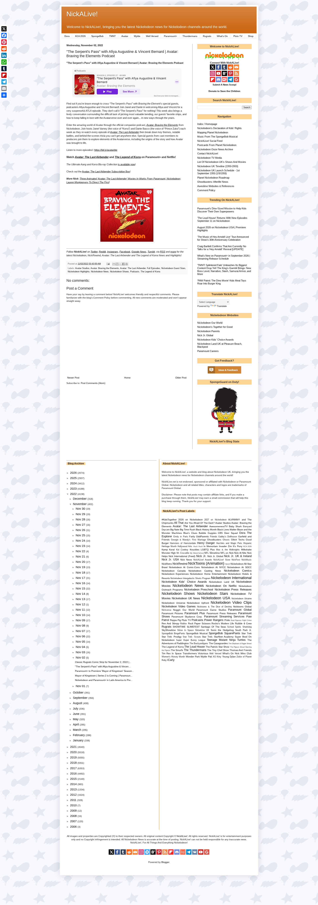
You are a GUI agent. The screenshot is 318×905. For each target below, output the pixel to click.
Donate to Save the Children (224, 91)
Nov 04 (81, 647)
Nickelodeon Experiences (175, 574)
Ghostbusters (214, 539)
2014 (74, 784)
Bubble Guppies (207, 533)
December (80, 498)
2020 (74, 752)
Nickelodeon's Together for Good (215, 326)
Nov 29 (81, 514)
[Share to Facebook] (123, 264)
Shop (250, 36)
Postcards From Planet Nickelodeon (216, 145)
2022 (74, 494)
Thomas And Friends (241, 650)
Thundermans (190, 36)
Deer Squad (231, 533)
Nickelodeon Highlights (79, 271)
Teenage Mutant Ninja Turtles (226, 639)
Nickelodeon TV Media (209, 157)
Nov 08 (81, 625)
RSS (162, 251)
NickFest (236, 560)
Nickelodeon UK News (186, 598)
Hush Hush (198, 546)
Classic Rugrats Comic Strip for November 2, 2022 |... (103, 662)
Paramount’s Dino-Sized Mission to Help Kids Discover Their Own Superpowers (221, 210)
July (76, 708)
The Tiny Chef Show (218, 650)
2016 (74, 773)
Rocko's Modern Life (223, 623)
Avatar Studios (82, 268)
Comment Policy (206, 190)
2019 (74, 757)
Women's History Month (173, 657)
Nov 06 (81, 636)
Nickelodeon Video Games (179, 606)
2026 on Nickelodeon (190, 519)
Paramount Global (240, 609)
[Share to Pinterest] (126, 264)
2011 (73, 800)
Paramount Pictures (172, 613)
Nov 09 (81, 620)
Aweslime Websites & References (215, 186)
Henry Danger (206, 543)
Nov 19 (81, 567)
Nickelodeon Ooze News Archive (215, 149)
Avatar (124, 36)
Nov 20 (81, 561)
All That (179, 522)
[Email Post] (108, 264)
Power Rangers (213, 620)
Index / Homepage (207, 124)
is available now (126, 164)
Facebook (124, 251)
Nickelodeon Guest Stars (173, 268)
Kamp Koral (168, 549)
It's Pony (237, 546)
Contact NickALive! (207, 153)
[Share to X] (120, 264)
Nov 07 (81, 631)
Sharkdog (247, 627)
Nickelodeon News (100, 271)
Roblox (183, 623)
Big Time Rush (187, 529)
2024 (74, 483)
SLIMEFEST (193, 626)
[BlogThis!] (117, 264)
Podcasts (134, 271)
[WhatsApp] (4, 62)
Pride (227, 620)
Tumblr (151, 251)
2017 (74, 768)
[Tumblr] (4, 68)
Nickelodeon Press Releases (233, 589)
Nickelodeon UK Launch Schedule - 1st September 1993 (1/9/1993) (218, 172)
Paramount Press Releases (222, 613)
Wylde (137, 36)
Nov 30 (81, 508)
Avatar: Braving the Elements (162, 125)
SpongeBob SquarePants (224, 633)
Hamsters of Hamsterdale (183, 543)
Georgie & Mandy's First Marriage (188, 540)
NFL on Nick (226, 553)
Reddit (102, 251)
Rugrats (207, 36)
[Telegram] (4, 82)
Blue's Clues (190, 533)
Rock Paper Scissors (199, 623)
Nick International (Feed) (182, 556)
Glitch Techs (237, 539)
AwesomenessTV (218, 526)
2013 (74, 789)
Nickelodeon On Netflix (221, 585)
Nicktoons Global (242, 606)
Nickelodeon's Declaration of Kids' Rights (219, 128)
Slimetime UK (202, 630)
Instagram (112, 251)
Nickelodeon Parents (208, 331)
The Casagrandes (218, 643)
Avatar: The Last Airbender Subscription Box (106, 171)
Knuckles (194, 549)
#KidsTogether (169, 519)
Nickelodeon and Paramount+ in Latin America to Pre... (103, 680)
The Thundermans (195, 650)
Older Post (180, 377)
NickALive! (82, 14)
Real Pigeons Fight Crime (241, 620)
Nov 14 (81, 593)
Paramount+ (170, 36)
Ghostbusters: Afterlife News (212, 181)
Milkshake (246, 549)
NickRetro (167, 563)
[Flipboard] (4, 75)
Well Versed (152, 36)
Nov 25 (81, 535)
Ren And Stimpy (170, 623)
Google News (139, 251)
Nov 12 (81, 604)
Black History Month (206, 529)
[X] (4, 29)
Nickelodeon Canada (174, 570)
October (78, 692)
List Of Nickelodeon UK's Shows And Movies (221, 161)
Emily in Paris (180, 536)
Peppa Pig (175, 620)
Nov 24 (81, 540)
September (80, 697)
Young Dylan (229, 656)
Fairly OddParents (199, 536)
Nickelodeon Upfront (198, 603)
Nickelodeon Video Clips (231, 602)
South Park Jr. (243, 630)
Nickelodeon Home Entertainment (208, 574)
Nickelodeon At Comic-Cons (184, 567)
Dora (67, 36)
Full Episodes (153, 268)
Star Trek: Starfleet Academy (218, 636)
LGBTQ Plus (208, 549)
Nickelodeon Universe (173, 603)
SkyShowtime (169, 630)
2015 (74, 778)
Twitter (94, 251)
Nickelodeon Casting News (204, 570)
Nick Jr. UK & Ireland (238, 556)
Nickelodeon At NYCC (213, 567)
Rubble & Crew (243, 623)
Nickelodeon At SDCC (239, 567)
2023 (74, 488)
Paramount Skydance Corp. (187, 616)
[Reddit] (4, 48)
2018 (74, 762)
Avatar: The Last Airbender (124, 132)
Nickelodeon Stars (212, 593)
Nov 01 (81, 686)
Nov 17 (81, 578)
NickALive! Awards (202, 560)
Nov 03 (81, 652)
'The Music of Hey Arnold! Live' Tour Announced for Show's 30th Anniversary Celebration (223, 238)
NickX (227, 564)
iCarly (171, 660)
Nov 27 (81, 524)
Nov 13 (81, 599)
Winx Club (246, 653)
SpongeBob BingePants (173, 633)
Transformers (190, 653)
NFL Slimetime (212, 553)
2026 (74, 472)
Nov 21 (81, 556)
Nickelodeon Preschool (198, 589)
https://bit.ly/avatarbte (105, 150)
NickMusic (246, 560)
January (78, 740)
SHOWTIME (179, 626)
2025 (74, 478)
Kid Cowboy (182, 550)
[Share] (4, 95)
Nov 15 (81, 588)
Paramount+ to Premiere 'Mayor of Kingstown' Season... (104, 671)
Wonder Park (193, 656)
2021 (74, 746)
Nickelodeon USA (215, 598)
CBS (220, 533)
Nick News (186, 559)
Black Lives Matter (227, 529)
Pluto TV (237, 36)
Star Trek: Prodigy (172, 636)
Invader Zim (225, 546)
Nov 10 (81, 615)
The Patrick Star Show (217, 646)
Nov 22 (81, 551)
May (76, 719)
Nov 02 (81, 657)
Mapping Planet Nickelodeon (212, 132)
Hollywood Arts (185, 546)
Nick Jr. (201, 556)
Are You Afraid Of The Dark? (200, 523)
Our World (189, 610)
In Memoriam (211, 546)
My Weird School (197, 553)
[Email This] (114, 264)
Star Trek (246, 633)
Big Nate (174, 529)
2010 (74, 805)
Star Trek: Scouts (192, 637)
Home (127, 377)
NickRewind (180, 563)
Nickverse (166, 610)
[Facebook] (4, 35)
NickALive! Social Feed (209, 140)
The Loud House (194, 646)
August (78, 703)
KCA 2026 (80, 36)
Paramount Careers (208, 351)
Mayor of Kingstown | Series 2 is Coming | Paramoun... (103, 675)
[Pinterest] (4, 42)
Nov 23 (81, 546)
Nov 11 (81, 609)
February (79, 735)
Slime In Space (185, 630)
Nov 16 (81, 583)
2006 (74, 826)
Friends (213, 536)
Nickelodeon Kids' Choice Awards (215, 339)
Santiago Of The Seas (213, 626)
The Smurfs (177, 650)
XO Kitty (217, 657)
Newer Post (73, 377)
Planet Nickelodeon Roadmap (213, 177)
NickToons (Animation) (206, 563)
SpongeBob (97, 36)
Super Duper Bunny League (190, 640)
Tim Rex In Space (172, 653)
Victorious (203, 653)
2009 (74, 810)
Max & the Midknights (228, 550)
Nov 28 (81, 519)
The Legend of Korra (150, 271)
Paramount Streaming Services (224, 616)
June (76, 714)
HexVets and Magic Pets (229, 543)
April (76, 724)
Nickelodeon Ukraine (242, 598)
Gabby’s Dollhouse (227, 536)
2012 (74, 794)
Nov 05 (81, 641)
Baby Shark (235, 526)
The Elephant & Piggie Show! (240, 643)
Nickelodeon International (231, 578)
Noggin (177, 610)
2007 (74, 821)
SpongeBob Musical (197, 633)
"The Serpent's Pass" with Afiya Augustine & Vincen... (103, 666)
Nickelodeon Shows (119, 271)
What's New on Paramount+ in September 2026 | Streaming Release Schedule (223, 257)
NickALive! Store (221, 560)
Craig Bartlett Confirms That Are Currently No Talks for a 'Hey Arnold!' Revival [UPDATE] (221, 248)
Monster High (169, 553)
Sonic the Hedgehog (222, 630)
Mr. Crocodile (183, 553)
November (80, 504)
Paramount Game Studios (211, 610)
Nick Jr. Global (205, 335)
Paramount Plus (195, 613)
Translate (222, 306)
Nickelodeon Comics (238, 570)
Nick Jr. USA (170, 559)
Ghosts (226, 540)
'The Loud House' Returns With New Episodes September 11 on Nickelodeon (222, 219)
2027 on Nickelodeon (215, 520)
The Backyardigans (198, 643)
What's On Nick (230, 653)
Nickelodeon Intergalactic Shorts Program (190, 578)
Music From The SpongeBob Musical (217, 136)
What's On (222, 36)
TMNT (112, 36)
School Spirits (234, 627)
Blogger (165, 862)
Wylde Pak (206, 656)
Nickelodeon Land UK (221, 582)
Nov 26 (81, 530)
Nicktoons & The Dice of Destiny (214, 607)
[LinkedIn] (4, 55)
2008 (74, 816)
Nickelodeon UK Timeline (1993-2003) (217, 166)
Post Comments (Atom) (93, 383)
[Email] (4, 88)
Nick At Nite (240, 553)
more (173, 251)
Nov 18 (81, 572)
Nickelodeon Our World (209, 322)
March (77, 729)
